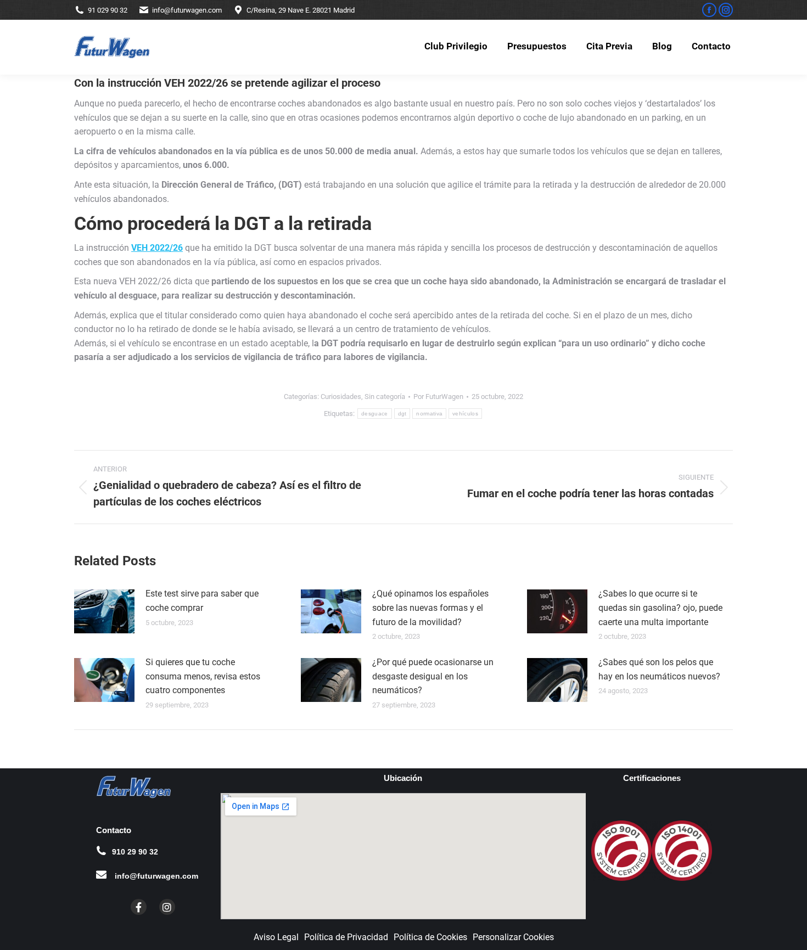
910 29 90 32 (135, 851)
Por (438, 396)
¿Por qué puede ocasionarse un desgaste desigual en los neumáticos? (433, 676)
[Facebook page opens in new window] (709, 10)
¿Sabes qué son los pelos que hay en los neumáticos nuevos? (659, 669)
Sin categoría (385, 396)
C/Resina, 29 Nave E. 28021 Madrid (300, 10)
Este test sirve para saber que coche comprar (202, 600)
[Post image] (104, 611)
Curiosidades (341, 396)
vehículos (465, 414)
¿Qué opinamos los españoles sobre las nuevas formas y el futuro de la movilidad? (430, 607)
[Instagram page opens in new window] (726, 10)
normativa (429, 414)
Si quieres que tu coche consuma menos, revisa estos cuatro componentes (202, 676)
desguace (374, 414)
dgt (402, 414)
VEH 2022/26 (157, 248)
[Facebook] (139, 907)
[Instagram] (167, 907)
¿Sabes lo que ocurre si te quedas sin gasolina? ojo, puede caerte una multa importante (660, 607)
